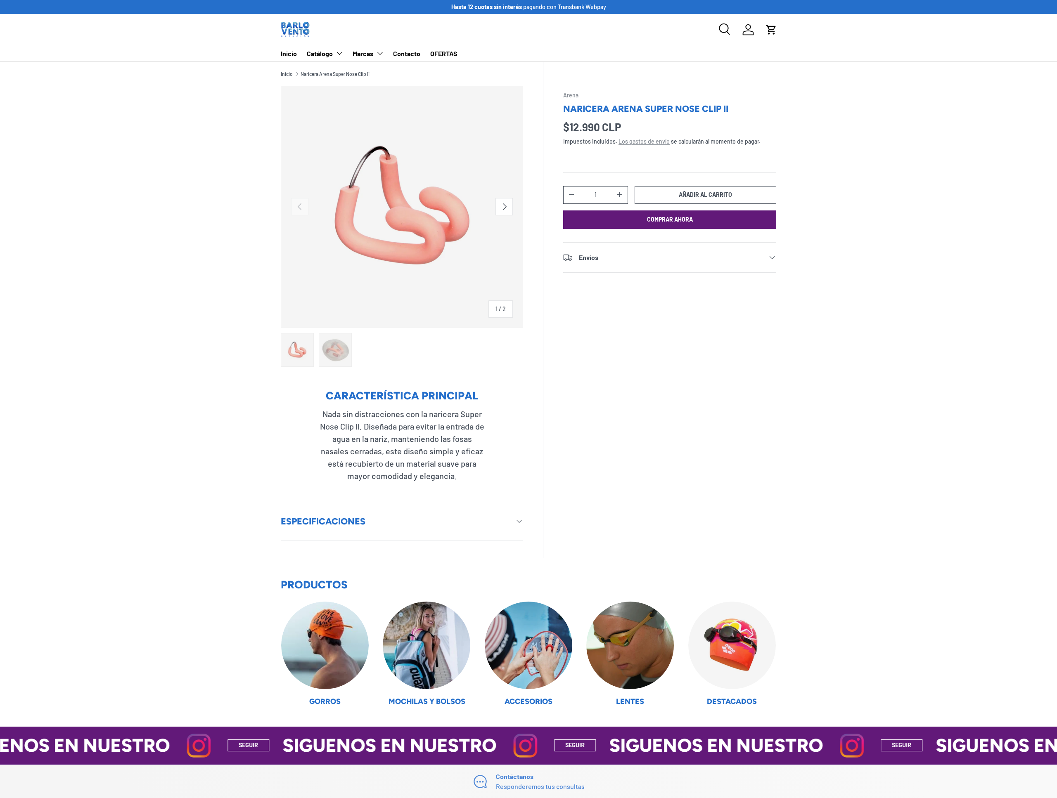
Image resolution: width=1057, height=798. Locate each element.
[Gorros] (325, 645)
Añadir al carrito (705, 194)
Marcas (363, 53)
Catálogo (320, 53)
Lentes (630, 701)
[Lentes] (630, 645)
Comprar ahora (670, 219)
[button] (771, 30)
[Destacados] (732, 645)
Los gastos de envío (644, 141)
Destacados (732, 701)
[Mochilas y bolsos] (426, 645)
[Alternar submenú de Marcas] (380, 53)
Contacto (406, 53)
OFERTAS (443, 53)
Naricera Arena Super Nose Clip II (335, 74)
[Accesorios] (528, 645)
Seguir (207, 744)
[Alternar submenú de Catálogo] (339, 53)
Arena (570, 95)
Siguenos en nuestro (348, 745)
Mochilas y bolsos (427, 701)
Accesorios (528, 701)
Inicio (289, 53)
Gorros (325, 701)
